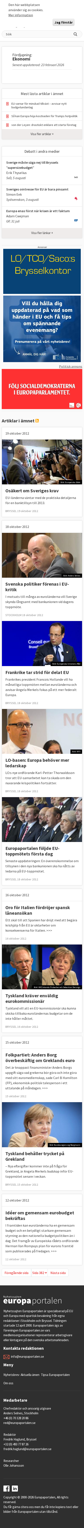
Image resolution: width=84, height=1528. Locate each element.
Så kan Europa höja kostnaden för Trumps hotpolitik (44, 116)
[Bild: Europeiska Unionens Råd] (42, 643)
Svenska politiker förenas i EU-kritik (37, 586)
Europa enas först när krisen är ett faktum (38, 211)
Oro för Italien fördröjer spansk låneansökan (37, 910)
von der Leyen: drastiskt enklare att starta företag (43, 125)
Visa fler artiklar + (42, 134)
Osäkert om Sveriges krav (32, 491)
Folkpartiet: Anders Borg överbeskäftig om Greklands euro (40, 1057)
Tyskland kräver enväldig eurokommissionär (31, 998)
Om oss (8, 1383)
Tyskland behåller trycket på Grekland (34, 1156)
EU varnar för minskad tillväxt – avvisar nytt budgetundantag (39, 105)
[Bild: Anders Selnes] (42, 555)
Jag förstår (63, 22)
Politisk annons (70, 366)
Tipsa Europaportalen (55, 1375)
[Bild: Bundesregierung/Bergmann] (42, 1124)
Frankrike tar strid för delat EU (37, 672)
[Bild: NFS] (42, 731)
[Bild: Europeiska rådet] (42, 461)
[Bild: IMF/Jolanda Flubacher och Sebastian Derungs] (42, 966)
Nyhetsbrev (11, 1375)
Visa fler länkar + (42, 233)
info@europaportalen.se (27, 1356)
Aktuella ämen (30, 1375)
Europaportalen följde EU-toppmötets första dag (32, 851)
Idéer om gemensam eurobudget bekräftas (39, 1215)
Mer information (20, 15)
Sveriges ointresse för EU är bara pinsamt (37, 189)
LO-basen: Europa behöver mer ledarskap (37, 763)
